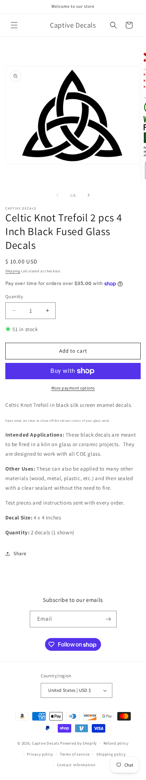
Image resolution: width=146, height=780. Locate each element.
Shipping (12, 271)
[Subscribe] (108, 619)
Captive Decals (46, 743)
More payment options (73, 388)
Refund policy (116, 743)
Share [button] (20, 553)
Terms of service (75, 754)
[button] (14, 25)
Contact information (76, 764)
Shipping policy (111, 754)
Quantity (14, 297)
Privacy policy (40, 754)
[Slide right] (88, 195)
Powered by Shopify (78, 743)
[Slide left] (57, 195)
